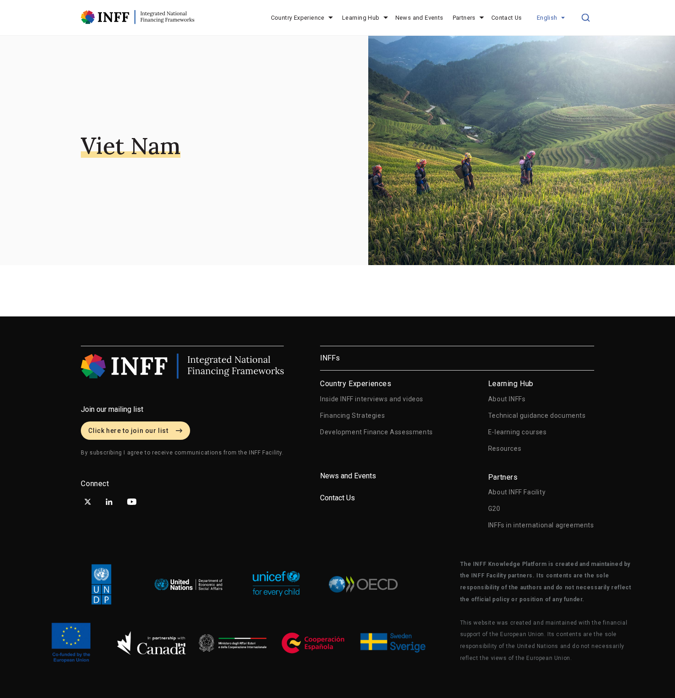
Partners (464, 17)
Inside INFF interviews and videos (371, 399)
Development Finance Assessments (376, 432)
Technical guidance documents (537, 415)
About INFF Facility (517, 492)
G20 (494, 508)
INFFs (330, 358)
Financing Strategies (352, 415)
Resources (504, 448)
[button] (550, 18)
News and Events (419, 17)
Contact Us (506, 17)
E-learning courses (517, 432)
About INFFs (507, 399)
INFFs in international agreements (541, 525)
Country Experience (298, 17)
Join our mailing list (112, 409)
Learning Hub (361, 17)
